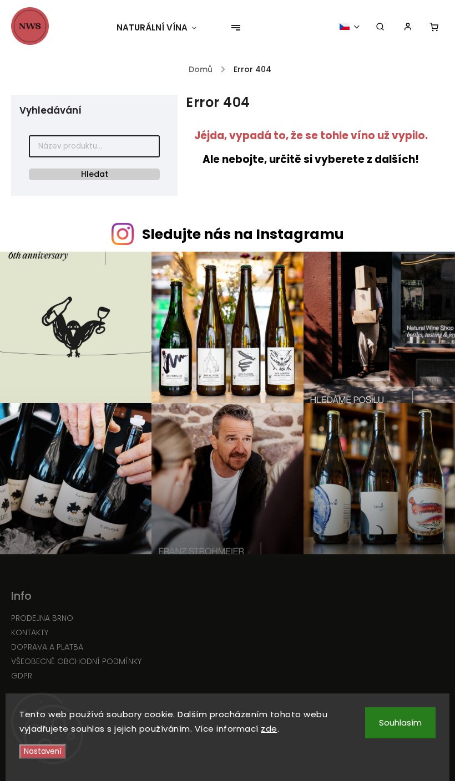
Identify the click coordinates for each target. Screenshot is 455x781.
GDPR (21, 675)
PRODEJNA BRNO (42, 618)
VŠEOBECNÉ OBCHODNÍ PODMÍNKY (76, 661)
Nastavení (43, 751)
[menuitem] (162, 27)
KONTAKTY (29, 632)
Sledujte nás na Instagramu (243, 234)
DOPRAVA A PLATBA (47, 646)
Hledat (94, 174)
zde (269, 728)
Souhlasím (400, 722)
